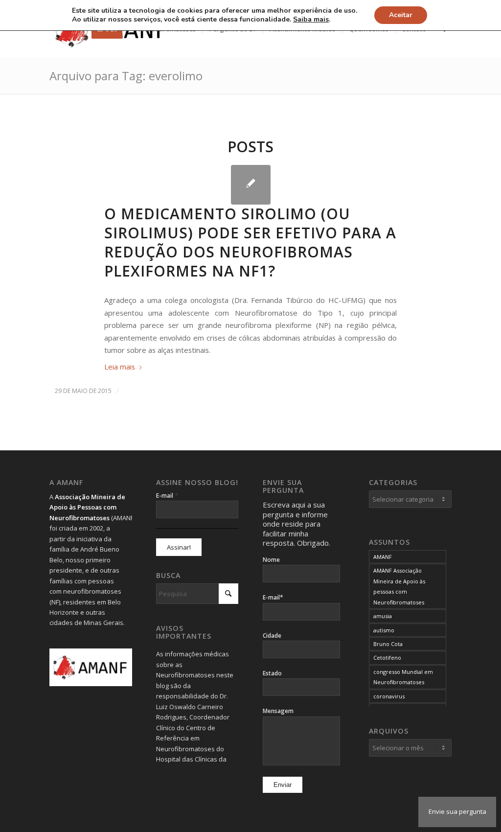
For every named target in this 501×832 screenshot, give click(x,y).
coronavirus (389, 696)
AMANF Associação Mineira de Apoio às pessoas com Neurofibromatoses (399, 586)
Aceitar (400, 15)
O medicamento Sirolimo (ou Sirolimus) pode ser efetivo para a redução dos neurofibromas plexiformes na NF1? (250, 242)
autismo (383, 630)
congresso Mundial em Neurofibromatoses (403, 677)
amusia (382, 616)
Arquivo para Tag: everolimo (126, 76)
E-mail (167, 495)
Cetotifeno (387, 657)
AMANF (382, 556)
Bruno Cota (388, 643)
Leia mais (119, 366)
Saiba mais (311, 19)
